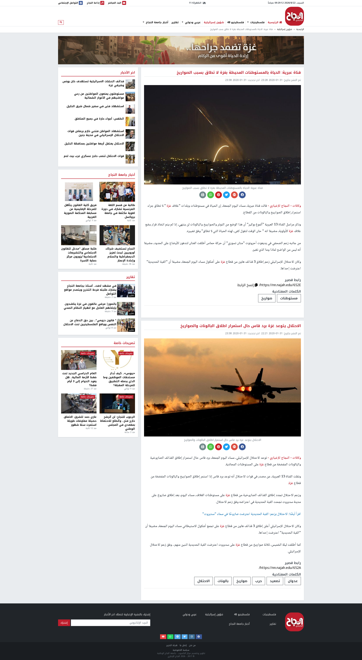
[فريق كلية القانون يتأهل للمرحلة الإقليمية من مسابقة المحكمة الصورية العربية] (79, 192)
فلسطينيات (257, 22)
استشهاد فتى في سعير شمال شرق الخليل (95, 106)
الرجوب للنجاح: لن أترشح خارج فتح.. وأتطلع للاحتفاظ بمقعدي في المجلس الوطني (117, 423)
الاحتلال (203, 581)
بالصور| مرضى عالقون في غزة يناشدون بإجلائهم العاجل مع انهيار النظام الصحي (90, 306)
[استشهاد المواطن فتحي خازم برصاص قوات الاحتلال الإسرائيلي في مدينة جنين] (130, 133)
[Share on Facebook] (242, 194)
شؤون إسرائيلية (214, 22)
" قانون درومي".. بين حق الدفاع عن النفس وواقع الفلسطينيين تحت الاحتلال (89, 322)
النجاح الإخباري (294, 16)
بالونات (223, 581)
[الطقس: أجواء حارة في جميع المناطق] (130, 121)
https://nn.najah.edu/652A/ (280, 567)
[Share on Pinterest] (218, 194)
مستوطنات (289, 298)
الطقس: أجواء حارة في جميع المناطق (99, 119)
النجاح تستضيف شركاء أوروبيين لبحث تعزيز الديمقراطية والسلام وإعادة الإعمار (120, 255)
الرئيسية (300, 29)
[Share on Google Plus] (234, 194)
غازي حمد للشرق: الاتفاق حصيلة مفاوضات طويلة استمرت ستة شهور (80, 421)
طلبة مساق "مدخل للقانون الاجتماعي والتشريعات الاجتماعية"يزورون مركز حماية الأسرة (79, 255)
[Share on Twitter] (226, 194)
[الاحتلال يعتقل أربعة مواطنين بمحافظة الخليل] (130, 146)
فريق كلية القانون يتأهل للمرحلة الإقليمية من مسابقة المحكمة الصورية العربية (80, 211)
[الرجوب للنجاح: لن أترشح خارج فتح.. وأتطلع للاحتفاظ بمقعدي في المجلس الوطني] (117, 403)
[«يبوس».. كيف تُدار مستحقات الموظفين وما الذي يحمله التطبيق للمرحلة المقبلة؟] (117, 360)
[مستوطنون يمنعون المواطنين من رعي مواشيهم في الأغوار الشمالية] (130, 96)
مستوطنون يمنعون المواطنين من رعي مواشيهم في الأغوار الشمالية (99, 96)
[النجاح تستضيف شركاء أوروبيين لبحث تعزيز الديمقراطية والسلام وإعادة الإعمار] (117, 235)
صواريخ (266, 298)
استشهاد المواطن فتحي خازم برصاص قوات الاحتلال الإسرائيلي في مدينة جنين (95, 133)
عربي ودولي (192, 22)
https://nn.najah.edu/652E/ (280, 285)
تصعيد (275, 581)
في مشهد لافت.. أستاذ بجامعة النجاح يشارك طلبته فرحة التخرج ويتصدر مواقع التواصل (90, 290)
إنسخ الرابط (246, 285)
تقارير (175, 22)
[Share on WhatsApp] (210, 194)
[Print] (202, 194)
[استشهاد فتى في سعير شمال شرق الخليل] (130, 108)
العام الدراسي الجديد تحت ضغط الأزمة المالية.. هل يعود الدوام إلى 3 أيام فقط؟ (79, 379)
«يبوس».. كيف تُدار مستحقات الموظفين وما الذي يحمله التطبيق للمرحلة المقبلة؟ (119, 379)
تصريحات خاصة (124, 343)
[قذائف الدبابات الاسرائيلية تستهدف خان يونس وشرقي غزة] (130, 84)
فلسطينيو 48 (235, 22)
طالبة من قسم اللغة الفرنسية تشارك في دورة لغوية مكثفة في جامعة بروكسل (118, 211)
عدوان (293, 581)
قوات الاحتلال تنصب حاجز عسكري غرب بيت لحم (94, 156)
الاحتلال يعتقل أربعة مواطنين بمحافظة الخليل (94, 144)
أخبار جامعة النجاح (156, 22)
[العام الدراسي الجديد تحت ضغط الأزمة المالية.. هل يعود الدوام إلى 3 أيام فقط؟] (79, 360)
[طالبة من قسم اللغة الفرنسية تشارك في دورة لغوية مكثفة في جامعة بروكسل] (117, 192)
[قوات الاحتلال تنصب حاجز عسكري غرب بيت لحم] (130, 158)
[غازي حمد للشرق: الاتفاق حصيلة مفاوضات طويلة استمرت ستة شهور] (79, 403)
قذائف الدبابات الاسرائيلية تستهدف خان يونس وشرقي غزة (93, 83)
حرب (258, 581)
